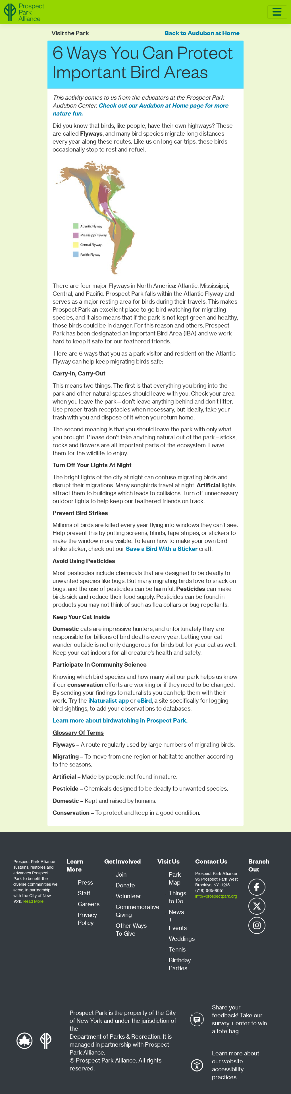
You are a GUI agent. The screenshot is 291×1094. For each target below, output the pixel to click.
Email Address (51, 275)
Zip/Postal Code (52, 301)
